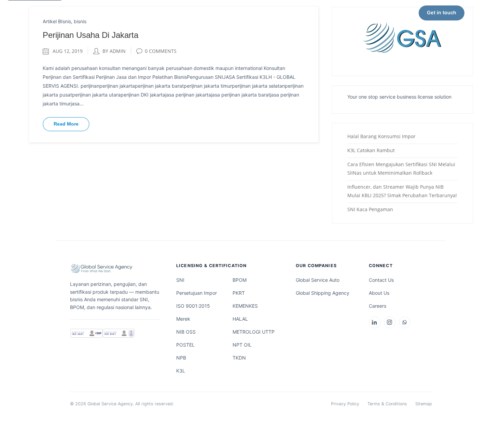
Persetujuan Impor (196, 293)
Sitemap (423, 403)
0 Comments (161, 51)
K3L (180, 371)
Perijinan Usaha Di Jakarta (90, 35)
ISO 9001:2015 (193, 306)
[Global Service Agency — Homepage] (73, 13)
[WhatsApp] (404, 322)
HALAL (240, 319)
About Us (230, 12)
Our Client (272, 12)
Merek (183, 319)
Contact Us (381, 280)
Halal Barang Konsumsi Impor (381, 136)
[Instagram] (389, 322)
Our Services (178, 12)
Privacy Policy (345, 403)
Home (136, 12)
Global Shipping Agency (322, 293)
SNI (180, 280)
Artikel (311, 12)
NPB (181, 358)
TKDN (239, 358)
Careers (377, 306)
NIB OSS (186, 332)
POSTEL (185, 345)
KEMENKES (245, 306)
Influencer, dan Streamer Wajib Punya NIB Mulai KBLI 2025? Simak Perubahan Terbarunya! (402, 191)
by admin (114, 51)
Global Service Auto (317, 280)
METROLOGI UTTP (254, 332)
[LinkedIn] (374, 322)
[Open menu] (477, 12)
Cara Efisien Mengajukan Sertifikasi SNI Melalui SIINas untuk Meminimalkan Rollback (401, 168)
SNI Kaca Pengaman (370, 209)
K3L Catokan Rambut (371, 150)
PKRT (239, 293)
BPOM (240, 280)
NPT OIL (242, 345)
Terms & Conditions (387, 403)
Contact (348, 12)
